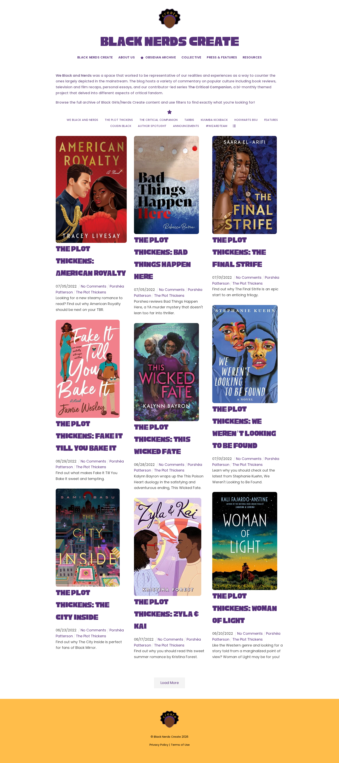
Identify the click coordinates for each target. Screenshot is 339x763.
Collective (191, 57)
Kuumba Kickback (214, 120)
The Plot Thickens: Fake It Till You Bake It (89, 436)
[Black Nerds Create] (169, 727)
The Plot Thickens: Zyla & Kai (166, 614)
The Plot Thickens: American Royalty (91, 261)
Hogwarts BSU (246, 120)
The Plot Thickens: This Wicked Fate (162, 439)
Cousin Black (120, 126)
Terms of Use (180, 745)
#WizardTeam (216, 126)
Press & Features (222, 57)
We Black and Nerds (82, 120)
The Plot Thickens (119, 120)
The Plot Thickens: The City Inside (82, 605)
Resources (252, 57)
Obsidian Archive (160, 57)
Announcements (186, 126)
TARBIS (189, 120)
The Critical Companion (158, 120)
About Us (126, 57)
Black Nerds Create (95, 57)
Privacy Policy (158, 745)
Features (271, 120)
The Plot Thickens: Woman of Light (244, 608)
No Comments (93, 286)
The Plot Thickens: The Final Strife (239, 252)
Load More (169, 682)
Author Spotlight (152, 126)
